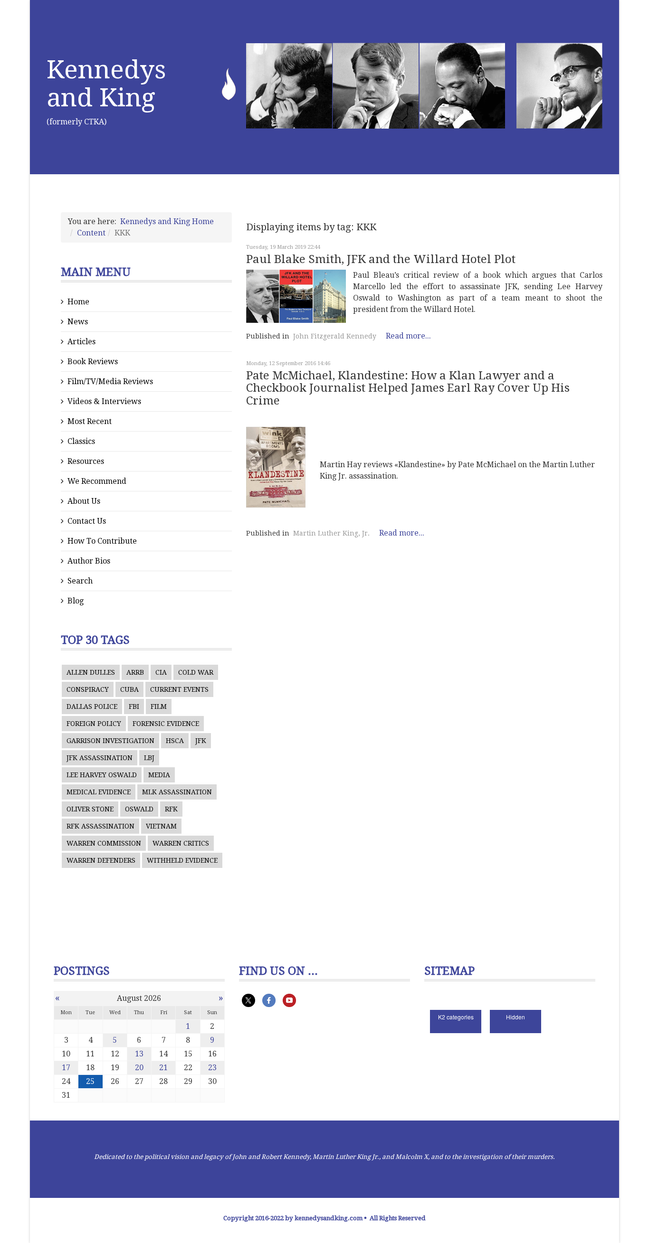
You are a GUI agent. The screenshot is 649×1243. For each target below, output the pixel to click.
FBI (134, 706)
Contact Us (86, 521)
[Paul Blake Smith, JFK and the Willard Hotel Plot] (296, 296)
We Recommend (96, 481)
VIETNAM (161, 826)
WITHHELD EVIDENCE (182, 860)
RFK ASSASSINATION (100, 826)
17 (66, 1067)
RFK (171, 809)
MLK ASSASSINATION (177, 792)
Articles (81, 341)
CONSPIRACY (88, 689)
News (77, 321)
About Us (83, 501)
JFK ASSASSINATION (100, 758)
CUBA (129, 689)
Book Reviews (92, 361)
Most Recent (89, 421)
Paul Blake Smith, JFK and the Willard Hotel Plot (380, 259)
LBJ (149, 758)
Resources (85, 461)
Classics (81, 441)
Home (78, 301)
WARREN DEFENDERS (101, 860)
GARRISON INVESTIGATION (110, 740)
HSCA (175, 740)
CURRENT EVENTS (179, 689)
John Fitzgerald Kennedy (334, 336)
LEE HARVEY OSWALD (102, 775)
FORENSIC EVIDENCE (166, 723)
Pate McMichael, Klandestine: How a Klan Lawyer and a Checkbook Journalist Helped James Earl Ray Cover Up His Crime (408, 388)
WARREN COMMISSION (104, 843)
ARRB (135, 672)
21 (163, 1067)
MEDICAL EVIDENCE (99, 792)
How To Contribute (102, 541)
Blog (75, 600)
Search (80, 580)
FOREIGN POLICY (94, 723)
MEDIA (159, 775)
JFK (200, 740)
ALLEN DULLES (91, 672)
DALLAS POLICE (92, 706)
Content (91, 232)
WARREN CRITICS (181, 843)
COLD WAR (195, 672)
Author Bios (88, 560)
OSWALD (139, 809)
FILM (159, 706)
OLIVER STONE (90, 809)
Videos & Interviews (104, 401)
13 (139, 1053)
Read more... (408, 335)
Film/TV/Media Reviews (110, 381)
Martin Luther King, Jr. (331, 533)
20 (139, 1067)
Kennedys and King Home (167, 221)
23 (212, 1067)
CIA (161, 672)
